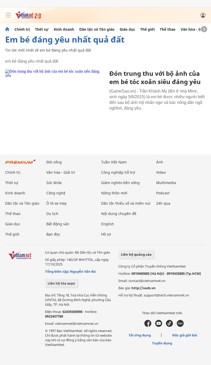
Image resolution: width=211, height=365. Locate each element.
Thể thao (167, 29)
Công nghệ (55, 192)
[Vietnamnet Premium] (20, 164)
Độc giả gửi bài (184, 335)
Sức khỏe (54, 182)
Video (161, 172)
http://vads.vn (143, 288)
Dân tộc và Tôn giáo (97, 29)
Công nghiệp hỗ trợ (118, 172)
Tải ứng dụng (140, 335)
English (107, 223)
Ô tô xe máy (56, 203)
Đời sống (54, 162)
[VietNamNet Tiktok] (169, 325)
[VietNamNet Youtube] (158, 325)
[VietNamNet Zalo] (180, 325)
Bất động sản (57, 223)
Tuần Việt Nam (114, 162)
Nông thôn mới (114, 192)
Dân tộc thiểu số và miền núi (126, 203)
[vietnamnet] (28, 17)
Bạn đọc (53, 234)
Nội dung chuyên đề (118, 213)
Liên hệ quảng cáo (136, 254)
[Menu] (8, 15)
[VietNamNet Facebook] (147, 325)
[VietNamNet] (7, 29)
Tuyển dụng (162, 343)
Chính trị (22, 29)
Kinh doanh (64, 29)
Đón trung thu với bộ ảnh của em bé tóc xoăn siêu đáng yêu (155, 77)
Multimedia (166, 182)
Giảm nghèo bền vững (120, 182)
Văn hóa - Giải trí (195, 29)
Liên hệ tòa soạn (61, 283)
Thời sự (42, 29)
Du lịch (52, 213)
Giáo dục (127, 29)
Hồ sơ (106, 234)
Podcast (163, 192)
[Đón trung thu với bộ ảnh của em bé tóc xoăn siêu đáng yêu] (55, 102)
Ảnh (159, 162)
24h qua (163, 203)
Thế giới (147, 29)
